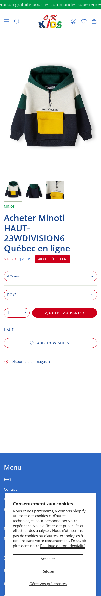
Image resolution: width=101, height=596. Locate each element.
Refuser (48, 571)
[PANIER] (94, 21)
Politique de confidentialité (62, 545)
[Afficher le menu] (6, 21)
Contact (10, 489)
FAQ (7, 479)
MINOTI (9, 206)
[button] (17, 21)
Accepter (48, 558)
